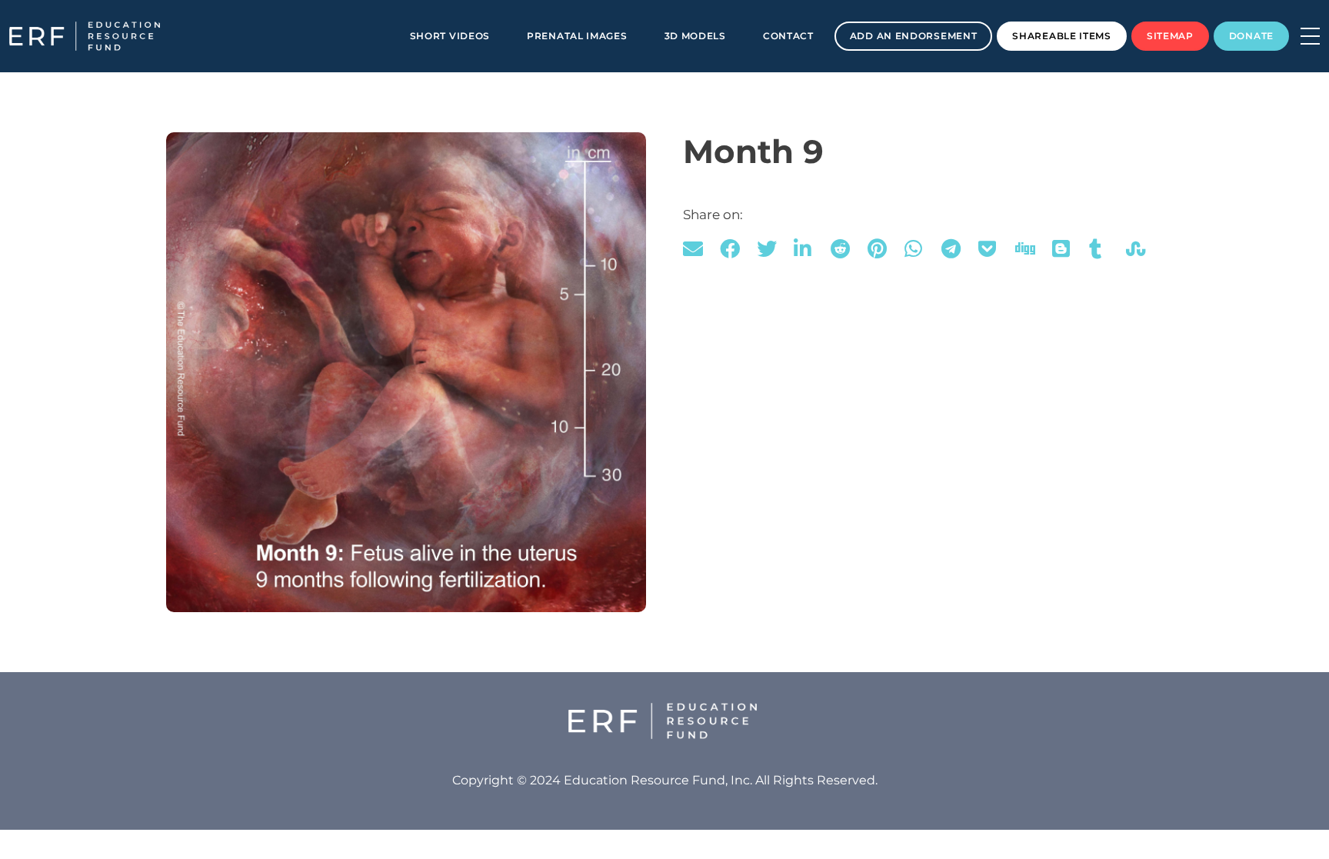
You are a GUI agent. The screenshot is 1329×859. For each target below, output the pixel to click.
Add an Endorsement (914, 36)
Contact (788, 36)
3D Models (695, 36)
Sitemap (1170, 36)
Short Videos (450, 36)
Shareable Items (1061, 36)
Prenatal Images (577, 36)
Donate (1251, 36)
